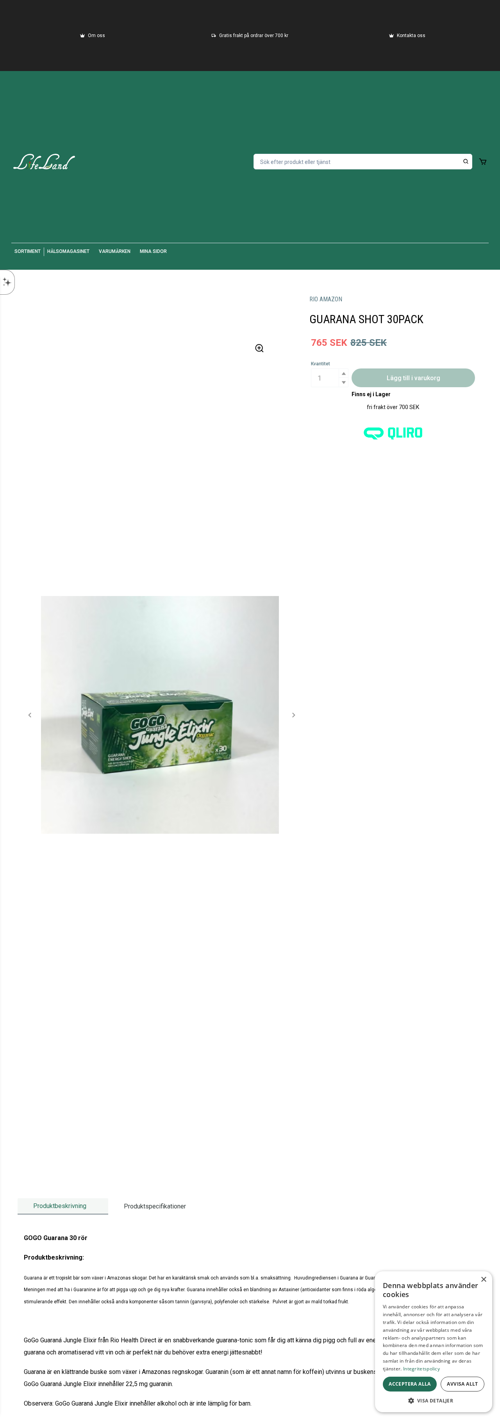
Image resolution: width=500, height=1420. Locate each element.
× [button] (483, 1280)
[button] (343, 373)
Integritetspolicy (421, 1368)
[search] (466, 161)
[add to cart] (483, 161)
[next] (293, 715)
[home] (44, 161)
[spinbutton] (329, 377)
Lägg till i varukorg (413, 378)
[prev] (30, 715)
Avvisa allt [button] (462, 1384)
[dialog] (433, 1341)
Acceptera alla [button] (410, 1384)
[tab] (63, 1206)
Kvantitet (320, 364)
